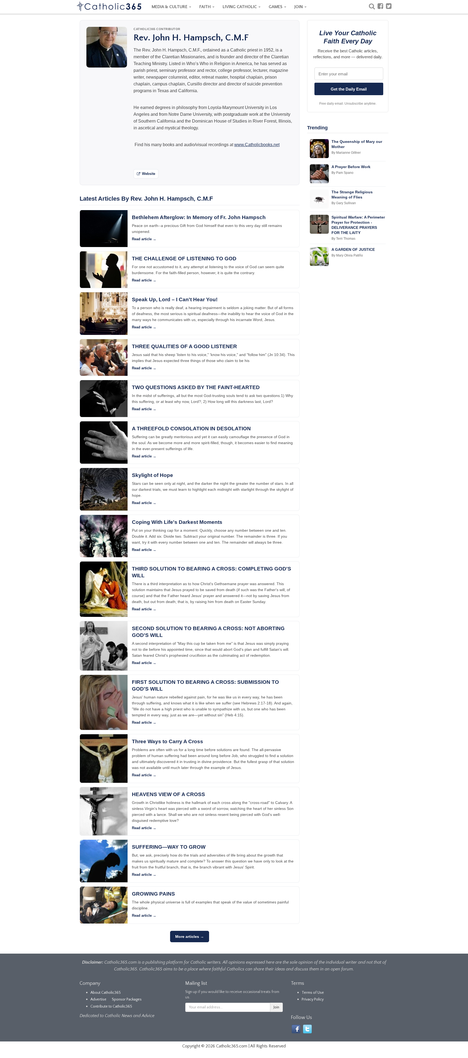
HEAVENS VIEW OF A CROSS (168, 794)
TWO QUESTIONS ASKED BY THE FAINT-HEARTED (196, 387)
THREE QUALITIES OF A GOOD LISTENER (184, 346)
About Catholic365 (105, 992)
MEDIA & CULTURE (170, 6)
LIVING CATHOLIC (240, 6)
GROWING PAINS (153, 894)
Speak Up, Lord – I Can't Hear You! (174, 299)
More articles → (189, 936)
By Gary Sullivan (344, 203)
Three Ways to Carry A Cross (167, 741)
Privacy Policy (313, 999)
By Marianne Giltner (346, 153)
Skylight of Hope (152, 475)
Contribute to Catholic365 (111, 1006)
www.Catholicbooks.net (257, 144)
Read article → (144, 239)
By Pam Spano (342, 173)
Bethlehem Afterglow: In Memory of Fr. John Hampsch (199, 217)
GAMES (276, 6)
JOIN (299, 6)
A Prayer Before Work (351, 167)
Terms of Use (313, 992)
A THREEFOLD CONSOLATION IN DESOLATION (191, 428)
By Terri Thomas (343, 239)
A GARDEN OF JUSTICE (353, 249)
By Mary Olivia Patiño (347, 255)
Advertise (98, 999)
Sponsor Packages (127, 999)
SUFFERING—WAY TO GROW (169, 847)
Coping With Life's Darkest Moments (177, 522)
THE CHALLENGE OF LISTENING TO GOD (184, 258)
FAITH (205, 6)
